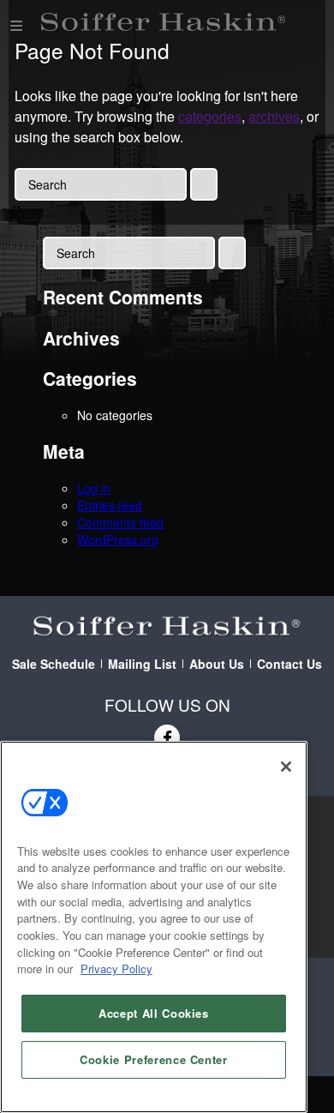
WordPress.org (117, 539)
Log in (93, 487)
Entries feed (109, 505)
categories (210, 116)
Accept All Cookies (153, 1013)
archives (274, 116)
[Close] (286, 766)
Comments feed (120, 522)
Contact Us (289, 663)
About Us (216, 663)
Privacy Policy (116, 968)
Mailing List (142, 663)
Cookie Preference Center (154, 1059)
